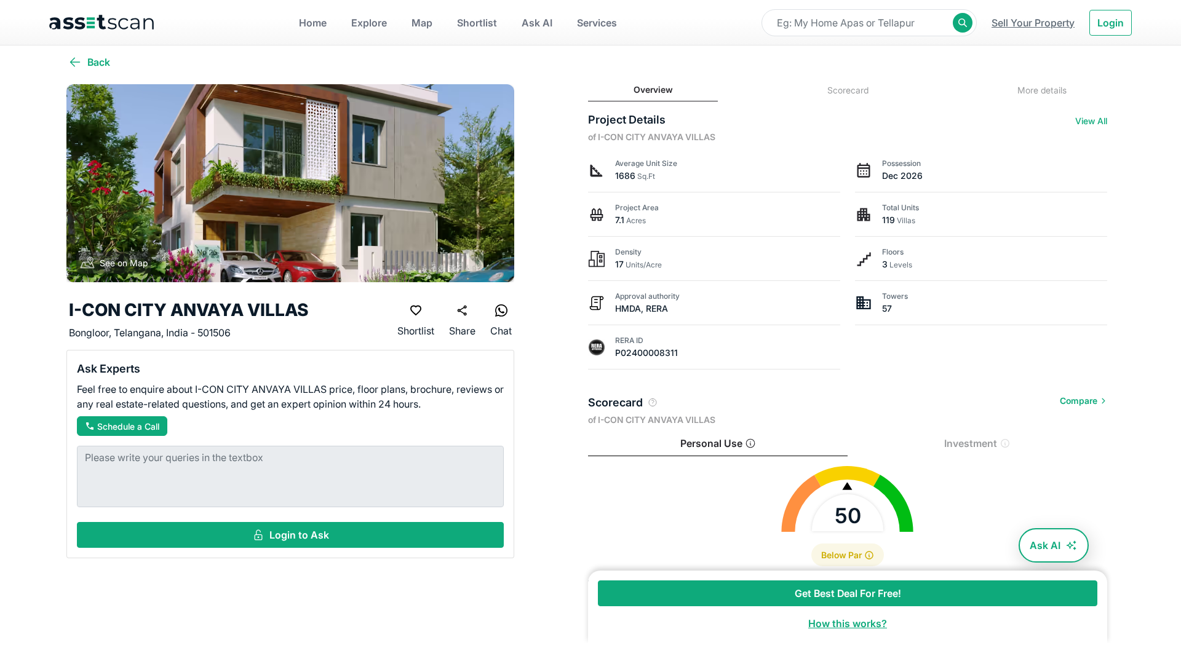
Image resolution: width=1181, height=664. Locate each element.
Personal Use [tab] (711, 443)
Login (1110, 23)
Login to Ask (299, 535)
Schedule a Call (128, 426)
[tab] (653, 90)
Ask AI (1045, 545)
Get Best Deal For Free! (848, 593)
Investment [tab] (970, 443)
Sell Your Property (1033, 23)
